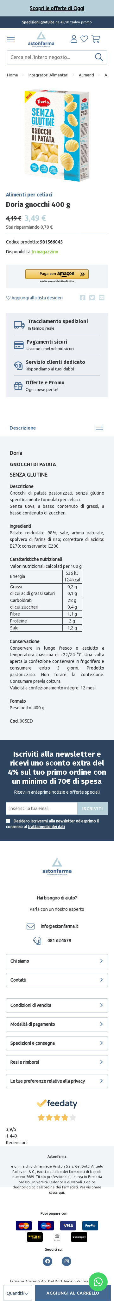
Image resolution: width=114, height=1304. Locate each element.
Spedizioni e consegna (32, 1043)
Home (12, 75)
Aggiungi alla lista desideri (36, 297)
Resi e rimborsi (24, 1062)
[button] (57, 276)
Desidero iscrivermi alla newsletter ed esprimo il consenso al (52, 824)
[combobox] (57, 57)
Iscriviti (92, 808)
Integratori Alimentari (48, 75)
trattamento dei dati (46, 827)
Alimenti (86, 75)
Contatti (18, 980)
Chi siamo (19, 961)
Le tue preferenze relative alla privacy (47, 1081)
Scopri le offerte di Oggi (57, 8)
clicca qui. (57, 1192)
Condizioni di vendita (30, 1005)
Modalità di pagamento (32, 1024)
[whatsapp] (98, 1281)
